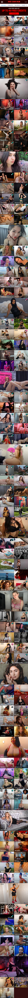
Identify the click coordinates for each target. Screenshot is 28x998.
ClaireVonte (17, 150)
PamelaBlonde (3, 484)
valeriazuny (3, 944)
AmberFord (3, 171)
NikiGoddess (3, 369)
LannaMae (2, 286)
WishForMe (17, 735)
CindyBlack (3, 317)
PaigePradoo (3, 578)
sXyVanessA (17, 787)
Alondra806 (3, 976)
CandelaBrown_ (4, 840)
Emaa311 (16, 275)
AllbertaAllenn (17, 850)
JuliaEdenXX (3, 25)
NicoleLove (17, 547)
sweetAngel (3, 735)
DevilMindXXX (3, 56)
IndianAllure (3, 767)
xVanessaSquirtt (4, 913)
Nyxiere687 (17, 641)
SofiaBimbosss (3, 589)
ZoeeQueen (17, 944)
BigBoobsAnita (3, 422)
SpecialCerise (3, 338)
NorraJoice (3, 98)
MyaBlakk (2, 77)
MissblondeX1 (17, 505)
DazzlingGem (3, 181)
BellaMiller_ (3, 35)
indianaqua (17, 652)
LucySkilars (17, 484)
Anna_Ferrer (3, 443)
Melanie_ (2, 349)
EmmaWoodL (3, 223)
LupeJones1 (3, 923)
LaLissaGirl (17, 422)
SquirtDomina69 (18, 840)
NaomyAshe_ (17, 77)
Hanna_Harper (17, 265)
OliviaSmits (3, 683)
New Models (17, 5)
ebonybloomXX (18, 808)
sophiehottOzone (18, 589)
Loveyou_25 (3, 620)
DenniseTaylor (17, 25)
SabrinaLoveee (18, 516)
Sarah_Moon (17, 202)
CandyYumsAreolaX (18, 934)
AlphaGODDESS (4, 714)
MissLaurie (3, 328)
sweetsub (2, 505)
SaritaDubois (17, 338)
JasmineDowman (4, 631)
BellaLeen (17, 213)
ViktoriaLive (17, 578)
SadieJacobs (3, 986)
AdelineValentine (4, 213)
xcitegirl (16, 913)
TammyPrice (17, 631)
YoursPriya (17, 714)
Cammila (16, 328)
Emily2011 (2, 275)
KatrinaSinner (3, 129)
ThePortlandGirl (4, 432)
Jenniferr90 (17, 223)
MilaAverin (3, 474)
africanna (16, 798)
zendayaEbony (17, 725)
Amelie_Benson (4, 390)
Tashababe (17, 923)
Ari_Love (16, 129)
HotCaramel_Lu (4, 902)
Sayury (2, 798)
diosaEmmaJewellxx (18, 662)
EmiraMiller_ (3, 150)
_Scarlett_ (2, 45)
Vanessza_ (3, 66)
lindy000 (16, 620)
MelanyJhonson (4, 777)
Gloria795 (16, 568)
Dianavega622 (3, 495)
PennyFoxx (17, 432)
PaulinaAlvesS (3, 296)
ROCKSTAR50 (3, 808)
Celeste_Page (17, 369)
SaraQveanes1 (17, 349)
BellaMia (2, 787)
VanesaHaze (17, 181)
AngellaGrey (17, 495)
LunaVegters (17, 286)
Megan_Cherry (17, 192)
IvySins (16, 119)
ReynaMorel (17, 66)
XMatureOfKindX (4, 829)
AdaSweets (17, 45)
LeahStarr (16, 443)
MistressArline (3, 704)
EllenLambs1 (17, 296)
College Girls (10, 5)
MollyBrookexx (3, 934)
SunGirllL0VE (3, 547)
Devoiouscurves (4, 568)
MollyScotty (17, 35)
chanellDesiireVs (4, 359)
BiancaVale (3, 662)
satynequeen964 (18, 401)
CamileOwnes (17, 108)
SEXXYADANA (3, 850)
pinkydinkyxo (3, 610)
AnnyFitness (17, 474)
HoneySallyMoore (18, 359)
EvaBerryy (2, 119)
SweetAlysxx (17, 56)
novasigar (2, 693)
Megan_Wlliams (4, 265)
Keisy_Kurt (17, 861)
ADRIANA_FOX (3, 725)
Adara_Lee (17, 871)
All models (3, 5)
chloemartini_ (17, 693)
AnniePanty (3, 641)
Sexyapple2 (17, 955)
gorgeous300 (3, 861)
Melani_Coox (3, 401)
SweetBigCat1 (3, 955)
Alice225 (2, 244)
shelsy (2, 516)
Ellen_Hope (17, 986)
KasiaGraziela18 (4, 202)
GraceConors (17, 777)
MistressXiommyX (18, 767)
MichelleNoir (3, 411)
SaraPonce (3, 652)
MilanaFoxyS (17, 411)
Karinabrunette (3, 537)
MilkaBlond (3, 871)
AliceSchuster (3, 108)
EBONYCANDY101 (4, 756)
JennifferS (3, 192)
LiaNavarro (17, 704)
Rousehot (2, 463)
